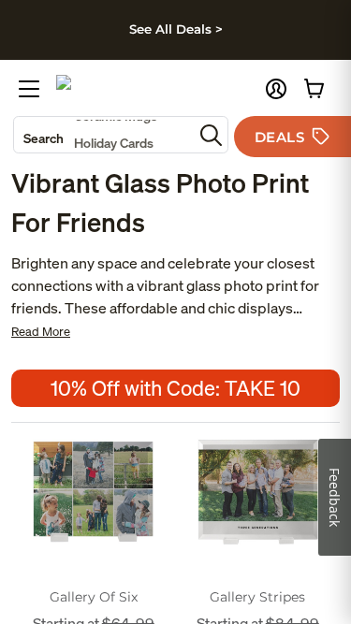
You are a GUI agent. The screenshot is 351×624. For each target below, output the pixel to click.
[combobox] (103, 134)
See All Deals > (176, 29)
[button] (276, 89)
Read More (40, 332)
